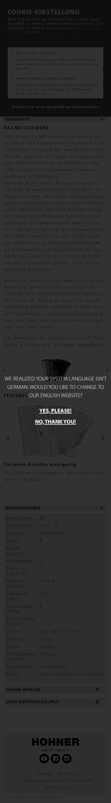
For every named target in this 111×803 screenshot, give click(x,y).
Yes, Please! (55, 410)
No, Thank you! (55, 421)
